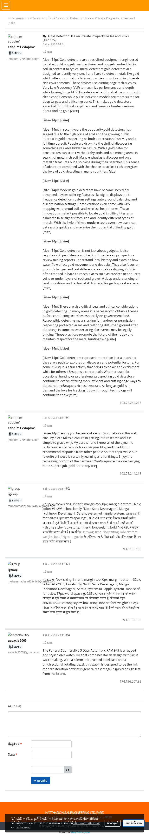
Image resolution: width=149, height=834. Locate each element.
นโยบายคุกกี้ (23, 827)
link (78, 655)
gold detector (78, 466)
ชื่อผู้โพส (15, 744)
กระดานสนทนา (18, 18)
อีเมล (12, 754)
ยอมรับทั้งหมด (134, 823)
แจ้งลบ (47, 52)
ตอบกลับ (42, 780)
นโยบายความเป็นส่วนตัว (86, 823)
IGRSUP (55, 603)
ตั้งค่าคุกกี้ (112, 823)
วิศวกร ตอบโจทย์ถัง (45, 18)
